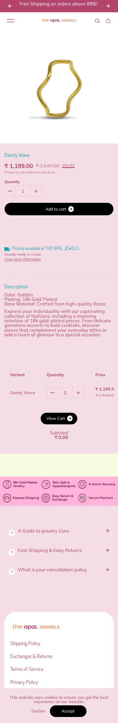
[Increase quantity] (78, 392)
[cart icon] (108, 20)
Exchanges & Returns (31, 656)
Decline (38, 711)
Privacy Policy (24, 682)
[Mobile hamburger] (10, 21)
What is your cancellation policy (52, 569)
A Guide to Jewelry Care (43, 531)
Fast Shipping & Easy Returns (50, 550)
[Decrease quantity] (52, 392)
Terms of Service (26, 669)
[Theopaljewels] (59, 21)
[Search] (97, 20)
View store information (22, 259)
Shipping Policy (25, 643)
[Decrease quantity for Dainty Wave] (10, 191)
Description (19, 272)
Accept (68, 711)
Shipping (11, 172)
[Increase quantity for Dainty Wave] (36, 191)
